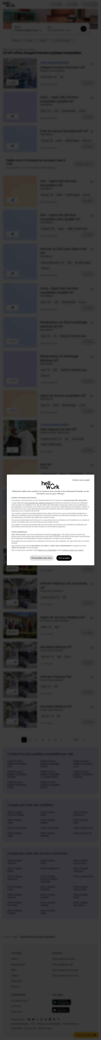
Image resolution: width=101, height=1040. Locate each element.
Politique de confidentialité (46, 550)
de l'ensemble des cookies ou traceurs (38, 503)
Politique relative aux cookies (72, 550)
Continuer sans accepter (81, 480)
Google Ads (56, 534)
